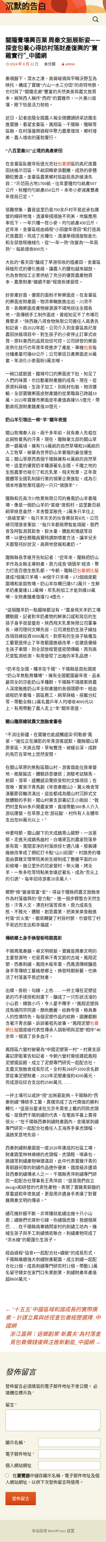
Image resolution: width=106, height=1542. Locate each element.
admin (70, 64)
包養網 (64, 163)
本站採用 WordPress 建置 (53, 1530)
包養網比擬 (88, 570)
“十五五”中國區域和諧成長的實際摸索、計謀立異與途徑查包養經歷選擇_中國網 (53, 1317)
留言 (11, 1405)
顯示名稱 (15, 1442)
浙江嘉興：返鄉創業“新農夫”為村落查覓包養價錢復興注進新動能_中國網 (55, 1337)
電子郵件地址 (19, 1454)
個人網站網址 (18, 1465)
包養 (88, 347)
